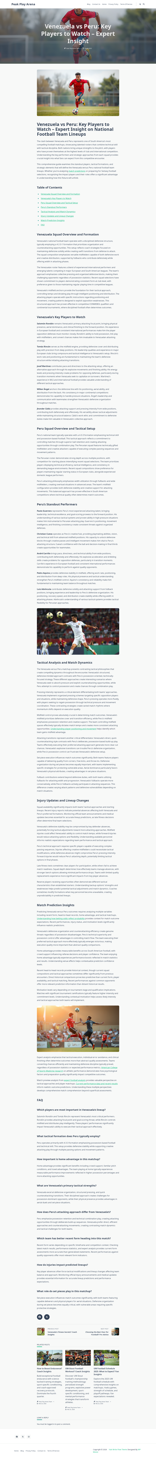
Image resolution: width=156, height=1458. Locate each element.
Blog (88, 4)
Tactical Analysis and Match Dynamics (58, 211)
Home (104, 4)
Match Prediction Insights (53, 220)
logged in (50, 1424)
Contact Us (96, 4)
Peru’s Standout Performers (54, 207)
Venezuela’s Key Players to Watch (56, 198)
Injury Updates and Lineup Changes (57, 216)
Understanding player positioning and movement (73, 728)
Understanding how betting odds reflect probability (61, 918)
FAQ (43, 224)
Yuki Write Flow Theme (118, 1449)
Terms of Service (126, 4)
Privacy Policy (113, 4)
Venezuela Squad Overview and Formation (60, 194)
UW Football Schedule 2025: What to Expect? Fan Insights (106, 1371)
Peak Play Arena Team (73, 48)
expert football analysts (75, 1080)
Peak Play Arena (23, 4)
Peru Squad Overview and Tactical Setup (59, 202)
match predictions (77, 171)
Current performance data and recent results (97, 1083)
